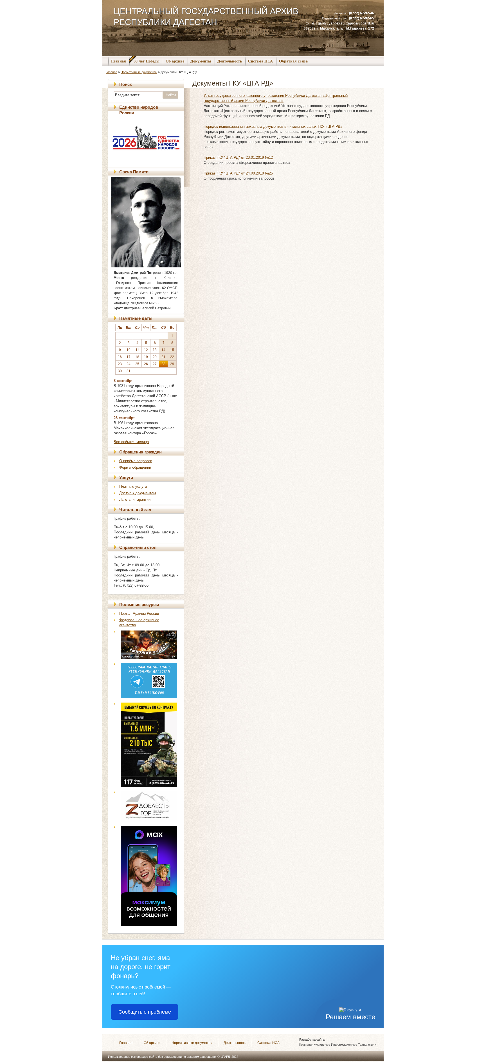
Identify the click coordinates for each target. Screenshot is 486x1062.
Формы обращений (135, 467)
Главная (118, 61)
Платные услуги (133, 486)
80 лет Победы (146, 61)
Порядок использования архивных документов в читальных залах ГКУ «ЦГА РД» (273, 126)
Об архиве (175, 61)
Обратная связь (293, 61)
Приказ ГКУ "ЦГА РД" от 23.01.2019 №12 (238, 157)
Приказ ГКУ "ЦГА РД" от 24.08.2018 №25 (238, 173)
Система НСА (260, 61)
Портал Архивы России (139, 613)
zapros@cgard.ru (360, 23)
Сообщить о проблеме (144, 1012)
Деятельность (229, 61)
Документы (200, 61)
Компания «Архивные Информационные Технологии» (337, 1044)
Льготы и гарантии (134, 499)
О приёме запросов (135, 461)
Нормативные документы (139, 72)
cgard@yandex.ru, (331, 23)
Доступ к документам (137, 493)
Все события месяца (131, 442)
